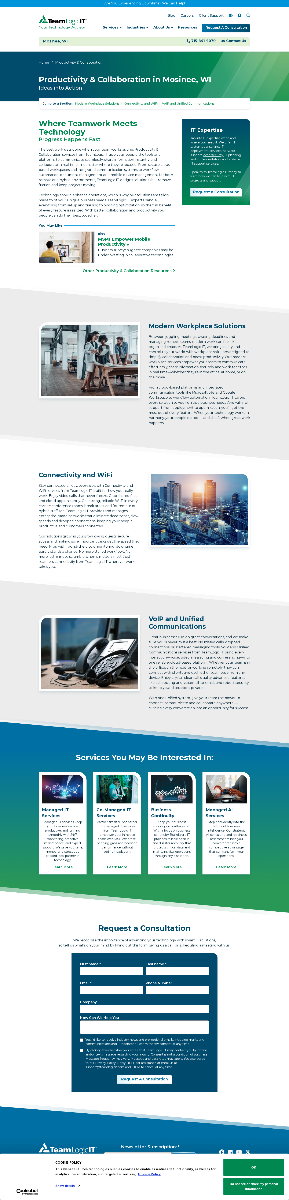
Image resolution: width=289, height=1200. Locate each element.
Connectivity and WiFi (141, 103)
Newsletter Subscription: (149, 1146)
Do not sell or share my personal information (254, 1186)
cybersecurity (213, 155)
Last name (155, 964)
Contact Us (236, 41)
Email (84, 983)
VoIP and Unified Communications (188, 103)
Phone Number (159, 983)
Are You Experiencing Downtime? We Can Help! (144, 3)
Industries (136, 27)
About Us (162, 27)
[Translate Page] (231, 16)
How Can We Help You (99, 1018)
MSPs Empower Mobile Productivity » (124, 242)
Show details (65, 1186)
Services (111, 27)
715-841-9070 (203, 41)
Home (44, 62)
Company (88, 1002)
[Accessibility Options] (239, 16)
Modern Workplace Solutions (97, 103)
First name (89, 964)
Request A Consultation (226, 28)
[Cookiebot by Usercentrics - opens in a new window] (27, 1192)
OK (253, 1167)
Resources (187, 27)
